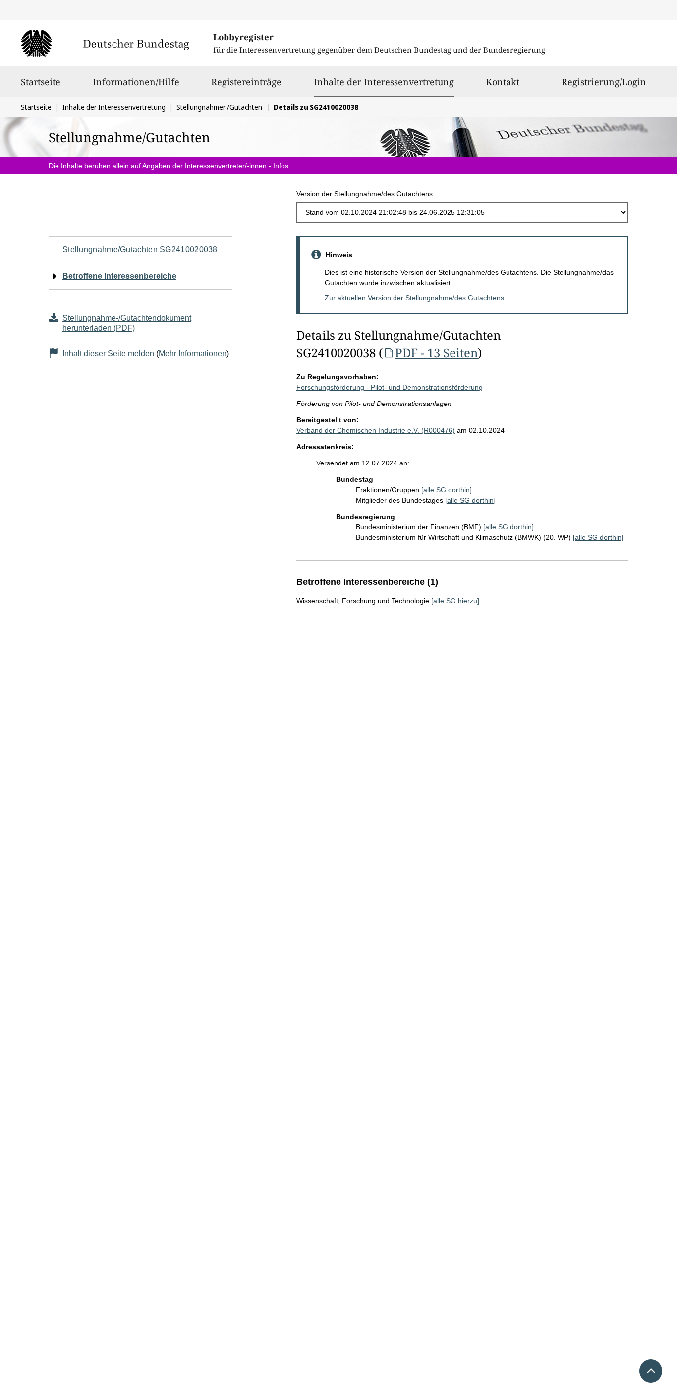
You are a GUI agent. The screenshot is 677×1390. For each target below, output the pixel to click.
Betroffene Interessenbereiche (119, 276)
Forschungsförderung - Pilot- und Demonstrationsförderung (389, 387)
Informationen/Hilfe (136, 82)
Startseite (40, 82)
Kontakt (502, 82)
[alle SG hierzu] (455, 601)
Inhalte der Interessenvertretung (384, 81)
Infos (280, 166)
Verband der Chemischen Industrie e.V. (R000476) (375, 430)
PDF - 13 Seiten (436, 353)
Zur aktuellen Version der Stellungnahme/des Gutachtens (414, 298)
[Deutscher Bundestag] (111, 43)
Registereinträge (246, 82)
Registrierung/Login (604, 82)
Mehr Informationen (192, 353)
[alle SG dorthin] (446, 490)
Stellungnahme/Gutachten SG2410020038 (140, 249)
